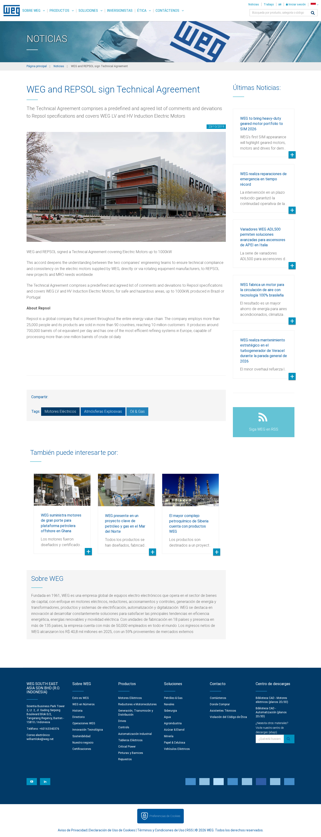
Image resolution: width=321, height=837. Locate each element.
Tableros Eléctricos (130, 740)
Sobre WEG (31, 10)
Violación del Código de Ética (228, 717)
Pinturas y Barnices (130, 753)
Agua (167, 717)
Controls (123, 727)
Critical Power (127, 746)
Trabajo (269, 4)
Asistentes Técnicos (223, 710)
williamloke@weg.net (40, 739)
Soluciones (88, 10)
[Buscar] (312, 13)
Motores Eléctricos (60, 411)
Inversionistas (120, 10)
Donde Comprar (220, 704)
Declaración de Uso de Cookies (112, 830)
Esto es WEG (80, 698)
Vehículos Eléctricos (177, 749)
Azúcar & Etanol (174, 729)
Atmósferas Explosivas (103, 411)
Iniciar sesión (297, 4)
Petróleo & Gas (173, 698)
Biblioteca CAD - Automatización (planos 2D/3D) (271, 712)
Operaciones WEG (83, 723)
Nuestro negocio (82, 742)
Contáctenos (167, 10)
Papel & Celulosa (174, 742)
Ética (141, 10)
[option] (62, 510)
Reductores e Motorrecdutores (137, 704)
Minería (168, 736)
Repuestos (125, 759)
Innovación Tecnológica (87, 729)
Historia (77, 710)
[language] (314, 4)
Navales (169, 704)
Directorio (78, 717)
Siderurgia (170, 710)
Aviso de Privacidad (72, 830)
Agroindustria (173, 723)
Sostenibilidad (81, 736)
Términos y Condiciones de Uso (160, 830)
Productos (59, 10)
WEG (10, 10)
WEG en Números (83, 704)
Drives (122, 721)
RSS (190, 830)
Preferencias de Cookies (164, 816)
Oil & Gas (137, 411)
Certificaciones (81, 749)
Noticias (253, 4)
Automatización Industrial (135, 734)
